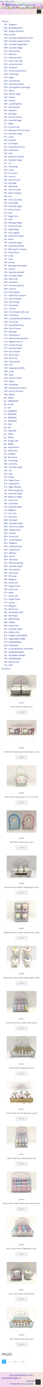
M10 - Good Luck (11, 536)
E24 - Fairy (8, 153)
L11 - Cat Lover (10, 513)
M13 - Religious (10, 543)
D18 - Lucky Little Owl (13, 64)
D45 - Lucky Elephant (13, 104)
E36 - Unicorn (10, 176)
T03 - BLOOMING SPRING (14, 655)
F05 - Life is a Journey (13, 199)
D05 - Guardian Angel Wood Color (18, 38)
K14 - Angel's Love (11, 480)
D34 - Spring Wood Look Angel (17, 87)
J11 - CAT (7, 407)
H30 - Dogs (8, 374)
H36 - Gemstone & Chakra (15, 388)
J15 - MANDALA (10, 421)
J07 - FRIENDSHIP (11, 401)
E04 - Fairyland (10, 110)
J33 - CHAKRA (9, 454)
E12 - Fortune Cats (12, 127)
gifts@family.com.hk (23, 1375)
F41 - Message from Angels (15, 265)
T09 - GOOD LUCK (11, 662)
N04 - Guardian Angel (13, 566)
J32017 (21, 1290)
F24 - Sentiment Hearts (14, 236)
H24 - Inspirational (12, 361)
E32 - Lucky (8, 170)
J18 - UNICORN (10, 430)
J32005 (21, 838)
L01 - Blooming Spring (13, 490)
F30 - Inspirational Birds (14, 246)
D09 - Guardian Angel (13, 47)
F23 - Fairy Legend (11, 232)
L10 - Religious (10, 510)
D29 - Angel (9, 77)
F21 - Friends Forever (13, 226)
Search (9, 25)
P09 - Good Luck (11, 589)
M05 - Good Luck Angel (14, 526)
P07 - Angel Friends (12, 586)
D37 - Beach (9, 90)
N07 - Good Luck (11, 573)
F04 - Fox (7, 196)
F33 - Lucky (8, 255)
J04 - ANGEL (9, 397)
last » (23, 1362)
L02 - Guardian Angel (13, 493)
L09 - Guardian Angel (13, 507)
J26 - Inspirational (11, 447)
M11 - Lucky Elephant (13, 540)
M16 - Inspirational (12, 549)
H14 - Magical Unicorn (13, 341)
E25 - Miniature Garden (14, 156)
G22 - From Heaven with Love (16, 312)
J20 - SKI (7, 427)
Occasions (6, 668)
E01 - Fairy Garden (12, 107)
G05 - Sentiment (11, 282)
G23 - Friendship (11, 315)
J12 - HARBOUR (10, 411)
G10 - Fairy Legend (12, 292)
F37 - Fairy (8, 259)
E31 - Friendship (11, 166)
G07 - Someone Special (14, 285)
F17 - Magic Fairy (11, 216)
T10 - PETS (8, 665)
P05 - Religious (10, 579)
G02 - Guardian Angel (13, 275)
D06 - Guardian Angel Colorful (17, 41)
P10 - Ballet (9, 592)
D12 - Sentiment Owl (13, 57)
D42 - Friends (9, 100)
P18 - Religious (10, 606)
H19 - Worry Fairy (11, 355)
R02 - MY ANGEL (11, 615)
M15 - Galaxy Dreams (13, 546)
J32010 (21, 1019)
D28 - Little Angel (11, 74)
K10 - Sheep (9, 477)
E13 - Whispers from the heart (17, 130)
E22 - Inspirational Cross (14, 147)
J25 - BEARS (9, 444)
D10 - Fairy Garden (12, 51)
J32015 (21, 1199)
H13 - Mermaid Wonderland (16, 338)
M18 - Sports (9, 556)
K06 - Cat (8, 470)
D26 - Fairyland (10, 67)
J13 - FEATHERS (10, 414)
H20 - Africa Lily (10, 358)
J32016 (21, 1245)
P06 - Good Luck (11, 582)
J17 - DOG (8, 424)
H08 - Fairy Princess (12, 328)
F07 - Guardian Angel (13, 206)
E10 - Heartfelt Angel (13, 120)
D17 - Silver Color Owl (13, 61)
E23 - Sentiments (11, 150)
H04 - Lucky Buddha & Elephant (17, 318)
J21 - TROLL (8, 434)
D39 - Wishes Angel (12, 94)
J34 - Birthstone (10, 457)
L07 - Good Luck (11, 500)
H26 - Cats (8, 364)
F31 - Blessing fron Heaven (15, 249)
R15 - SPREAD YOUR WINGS (15, 635)
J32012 (21, 1064)
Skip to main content (7, 1)
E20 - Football (10, 140)
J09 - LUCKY (9, 404)
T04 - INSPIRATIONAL (12, 658)
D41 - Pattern (9, 97)
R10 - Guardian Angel (13, 629)
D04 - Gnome (9, 34)
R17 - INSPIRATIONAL (13, 642)
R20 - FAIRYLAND (11, 645)
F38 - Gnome (9, 262)
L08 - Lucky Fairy (11, 503)
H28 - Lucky (9, 371)
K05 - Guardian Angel (13, 467)
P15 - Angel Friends (12, 599)
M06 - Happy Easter (12, 530)
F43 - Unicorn (9, 269)
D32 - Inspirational (12, 80)
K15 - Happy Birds (11, 483)
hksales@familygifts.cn (11, 1378)
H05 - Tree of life (11, 322)
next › (16, 1362)
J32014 (21, 1154)
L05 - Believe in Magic (13, 497)
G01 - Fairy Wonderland (14, 272)
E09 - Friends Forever (13, 117)
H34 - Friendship (11, 384)
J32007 (21, 928)
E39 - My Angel (10, 183)
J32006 (21, 883)
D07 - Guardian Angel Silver (16, 44)
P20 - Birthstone (11, 609)
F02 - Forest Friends (12, 189)
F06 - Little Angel (11, 203)
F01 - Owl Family (11, 186)
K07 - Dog (8, 474)
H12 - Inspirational (12, 335)
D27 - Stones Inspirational (15, 70)
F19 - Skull (8, 219)
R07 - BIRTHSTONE (12, 619)
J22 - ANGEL (9, 437)
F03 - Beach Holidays (13, 193)
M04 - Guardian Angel (13, 523)
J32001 (21, 703)
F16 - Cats (8, 213)
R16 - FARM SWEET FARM (14, 639)
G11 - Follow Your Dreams (15, 295)
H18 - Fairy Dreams (12, 351)
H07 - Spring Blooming (13, 325)
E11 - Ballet (8, 123)
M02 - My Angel (10, 520)
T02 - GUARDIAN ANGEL (14, 652)
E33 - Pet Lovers (11, 173)
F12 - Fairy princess (12, 209)
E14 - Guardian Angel (13, 133)
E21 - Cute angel (11, 143)
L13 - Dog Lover (10, 516)
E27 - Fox (8, 163)
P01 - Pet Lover (10, 576)
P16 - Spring (9, 602)
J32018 (21, 1335)
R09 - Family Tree (11, 625)
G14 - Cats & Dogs (11, 302)
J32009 (21, 974)
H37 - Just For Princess (13, 391)
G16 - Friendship (11, 305)
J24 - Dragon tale (11, 440)
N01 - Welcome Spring (13, 563)
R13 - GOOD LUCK (11, 632)
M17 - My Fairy (10, 553)
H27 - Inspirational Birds (14, 368)
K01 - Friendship (11, 460)
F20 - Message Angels (13, 222)
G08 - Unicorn (10, 289)
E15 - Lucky (8, 137)
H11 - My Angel (10, 331)
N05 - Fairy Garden (12, 569)
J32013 (21, 1109)
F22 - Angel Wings (11, 229)
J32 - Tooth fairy (10, 450)
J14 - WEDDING (10, 417)
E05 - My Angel (10, 114)
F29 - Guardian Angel (13, 242)
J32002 (21, 748)
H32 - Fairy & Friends (13, 378)
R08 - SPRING (9, 622)
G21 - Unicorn (10, 308)
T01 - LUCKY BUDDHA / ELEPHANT (18, 649)
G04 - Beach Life (11, 279)
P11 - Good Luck (11, 596)
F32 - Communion (11, 252)
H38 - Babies (9, 394)
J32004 (21, 793)
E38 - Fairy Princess (12, 180)
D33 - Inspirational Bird (14, 84)
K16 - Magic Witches (12, 487)
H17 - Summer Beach (13, 348)
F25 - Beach (9, 239)
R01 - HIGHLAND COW (13, 612)
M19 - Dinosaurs (11, 559)
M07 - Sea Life (10, 533)
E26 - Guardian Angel (13, 160)
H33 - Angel (9, 381)
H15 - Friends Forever (13, 345)
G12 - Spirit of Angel (12, 298)
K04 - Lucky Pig (10, 464)
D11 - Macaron (10, 54)
